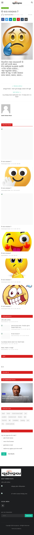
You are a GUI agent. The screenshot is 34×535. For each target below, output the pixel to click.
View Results (11, 454)
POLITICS (4, 420)
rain (25, 413)
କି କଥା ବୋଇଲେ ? (6, 161)
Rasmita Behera (4, 255)
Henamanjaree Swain (5, 163)
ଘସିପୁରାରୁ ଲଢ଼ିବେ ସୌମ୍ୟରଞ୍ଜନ (18, 486)
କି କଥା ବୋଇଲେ (5, 8)
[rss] (2, 505)
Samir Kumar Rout (9, 14)
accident (4, 417)
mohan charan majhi (17, 413)
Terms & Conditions (16, 528)
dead (3, 413)
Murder (20, 417)
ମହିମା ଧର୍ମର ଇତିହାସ (5, 320)
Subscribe (29, 515)
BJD (25, 417)
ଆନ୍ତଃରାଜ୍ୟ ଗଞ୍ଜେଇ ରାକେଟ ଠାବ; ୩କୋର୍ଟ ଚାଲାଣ (12, 342)
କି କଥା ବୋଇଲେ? (6, 253)
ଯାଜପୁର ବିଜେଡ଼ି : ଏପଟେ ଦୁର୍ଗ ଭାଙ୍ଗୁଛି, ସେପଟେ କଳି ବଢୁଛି (17, 88)
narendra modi (12, 417)
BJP (9, 420)
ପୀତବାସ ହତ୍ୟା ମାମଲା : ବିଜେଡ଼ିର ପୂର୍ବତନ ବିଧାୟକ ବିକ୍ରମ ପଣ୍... (20, 326)
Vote (4, 454)
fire (3, 424)
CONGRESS (15, 420)
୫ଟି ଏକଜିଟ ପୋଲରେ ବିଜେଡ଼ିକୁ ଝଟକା (19, 493)
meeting (23, 420)
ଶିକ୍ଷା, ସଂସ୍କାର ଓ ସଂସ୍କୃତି (7, 347)
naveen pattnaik (10, 424)
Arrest (8, 413)
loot (28, 420)
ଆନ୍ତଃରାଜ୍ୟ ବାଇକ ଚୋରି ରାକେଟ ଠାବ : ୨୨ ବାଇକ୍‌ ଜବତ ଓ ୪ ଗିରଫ (17, 95)
